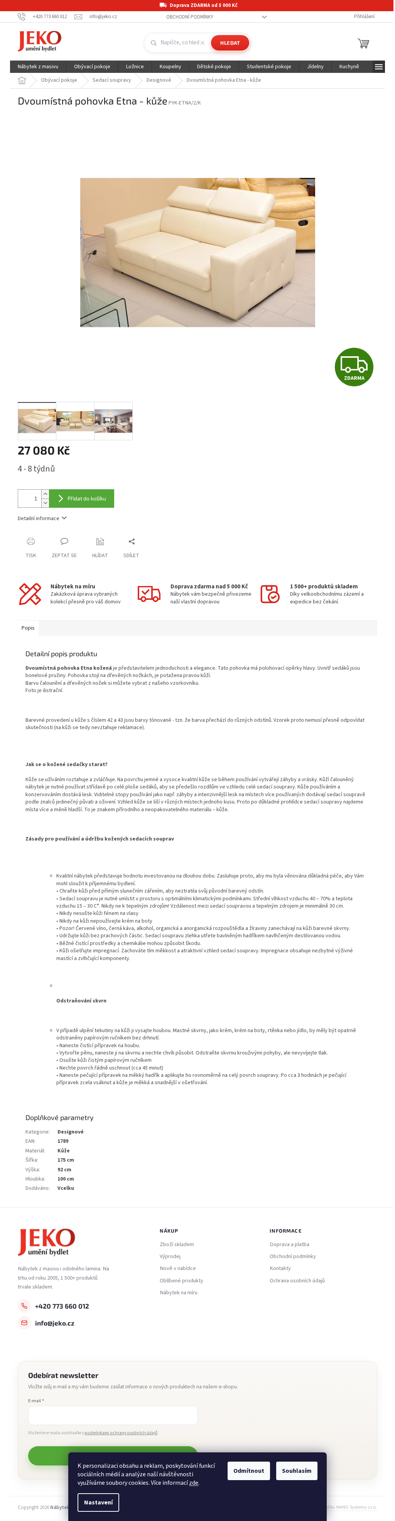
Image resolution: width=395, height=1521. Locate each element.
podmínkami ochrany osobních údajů (120, 1433)
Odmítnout (248, 1471)
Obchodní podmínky (189, 16)
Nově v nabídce (178, 1268)
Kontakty (280, 1268)
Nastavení (98, 1502)
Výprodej (170, 1256)
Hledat (230, 43)
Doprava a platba (289, 1244)
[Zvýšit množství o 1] (45, 494)
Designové (70, 1132)
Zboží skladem (177, 1244)
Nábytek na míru (179, 1293)
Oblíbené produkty (181, 1281)
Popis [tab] (28, 628)
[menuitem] (38, 67)
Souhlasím (297, 1471)
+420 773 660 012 (62, 1306)
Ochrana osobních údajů (297, 1281)
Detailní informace (38, 518)
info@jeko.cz (54, 1323)
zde (193, 1483)
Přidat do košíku (87, 498)
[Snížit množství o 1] (45, 503)
